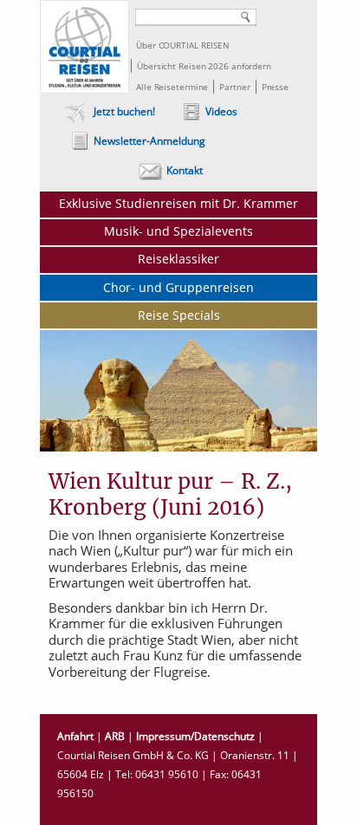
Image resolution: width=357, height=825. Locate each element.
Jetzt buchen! (124, 111)
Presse (275, 87)
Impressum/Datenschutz (195, 736)
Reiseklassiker (178, 258)
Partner (234, 87)
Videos (221, 111)
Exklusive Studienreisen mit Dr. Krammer (178, 203)
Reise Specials (179, 315)
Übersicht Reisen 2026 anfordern (204, 66)
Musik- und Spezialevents (178, 231)
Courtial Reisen (84, 47)
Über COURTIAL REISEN (183, 45)
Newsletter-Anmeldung (149, 140)
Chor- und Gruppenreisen (178, 287)
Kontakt (184, 170)
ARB (115, 736)
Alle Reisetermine (172, 87)
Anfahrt (75, 736)
